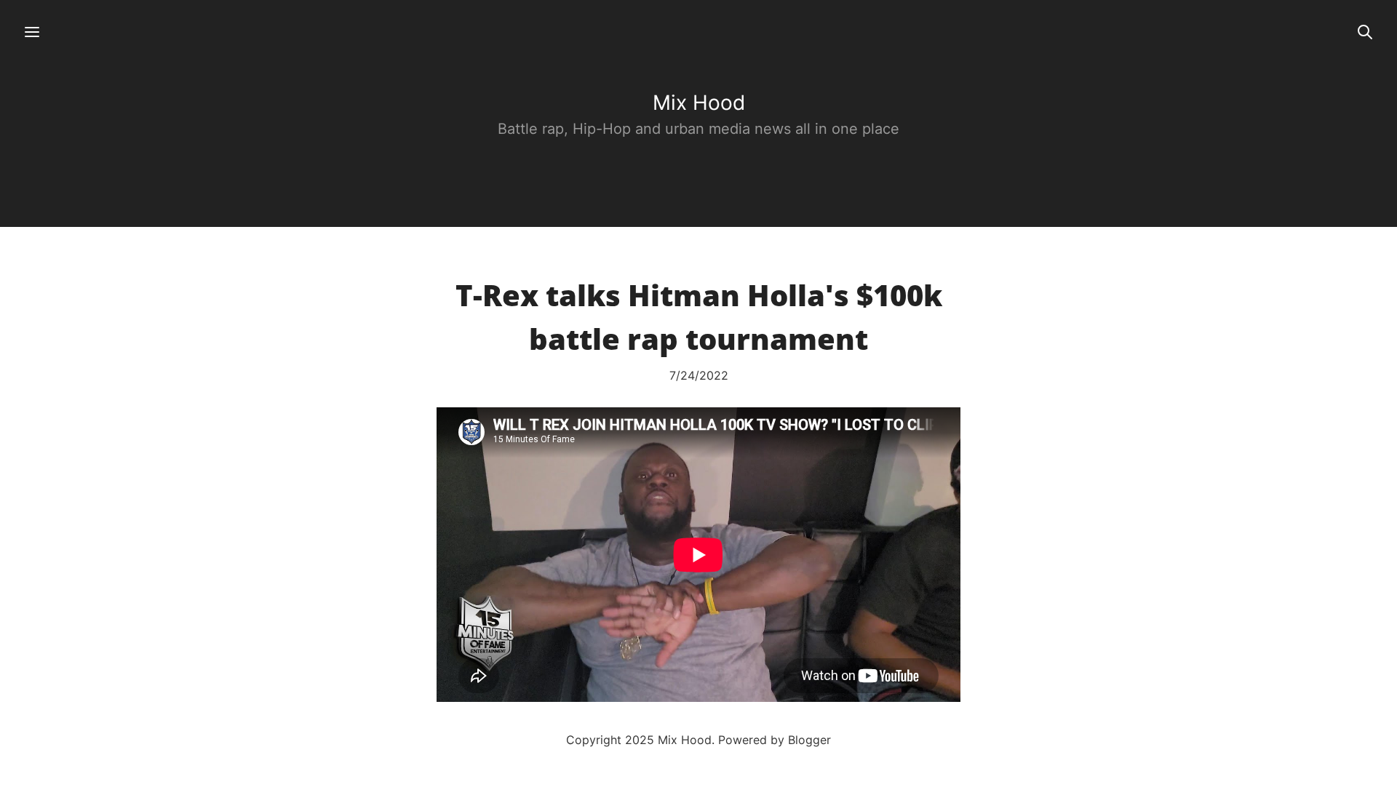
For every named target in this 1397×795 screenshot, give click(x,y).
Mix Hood (699, 102)
